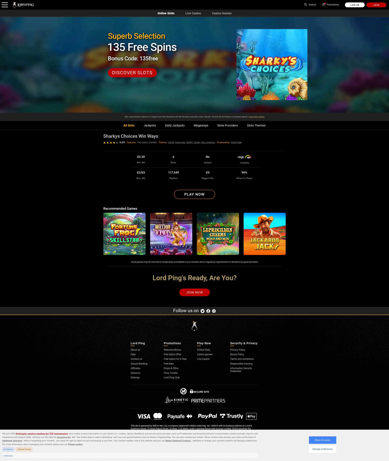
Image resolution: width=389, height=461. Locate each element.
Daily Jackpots (175, 125)
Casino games (204, 354)
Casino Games (222, 13)
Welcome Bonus (172, 349)
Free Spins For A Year (175, 359)
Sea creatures (208, 142)
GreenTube (236, 142)
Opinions (135, 373)
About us (135, 349)
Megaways (201, 125)
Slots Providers (227, 125)
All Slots (128, 125)
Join (376, 5)
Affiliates (135, 368)
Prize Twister (171, 373)
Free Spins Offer (172, 354)
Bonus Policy (237, 354)
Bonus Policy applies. (257, 117)
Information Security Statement (241, 369)
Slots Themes (256, 125)
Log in (355, 5)
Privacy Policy (237, 349)
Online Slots (166, 13)
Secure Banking (139, 363)
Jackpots (150, 125)
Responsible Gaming (241, 363)
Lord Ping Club (172, 377)
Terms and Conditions (242, 359)
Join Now (194, 292)
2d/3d (171, 142)
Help (133, 354)
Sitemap (135, 377)
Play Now (194, 194)
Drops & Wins (171, 368)
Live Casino (193, 13)
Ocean (197, 142)
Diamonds (180, 142)
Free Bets (169, 363)
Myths (189, 142)
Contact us (136, 359)
